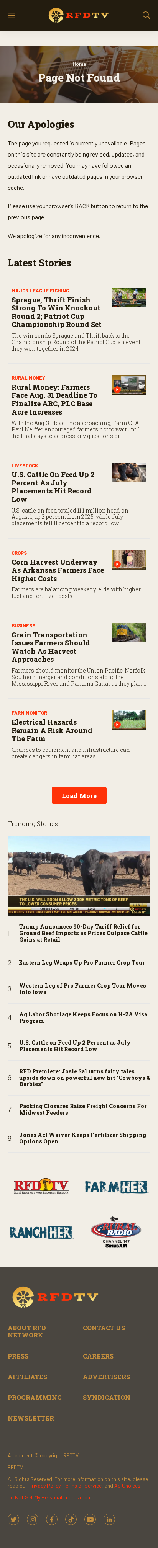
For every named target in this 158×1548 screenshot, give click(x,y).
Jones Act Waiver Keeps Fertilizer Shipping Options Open (82, 1138)
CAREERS (98, 1356)
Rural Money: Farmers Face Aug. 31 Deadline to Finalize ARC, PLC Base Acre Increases (54, 399)
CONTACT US (104, 1327)
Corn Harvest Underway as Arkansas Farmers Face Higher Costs (58, 570)
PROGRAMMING (35, 1397)
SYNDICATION (106, 1397)
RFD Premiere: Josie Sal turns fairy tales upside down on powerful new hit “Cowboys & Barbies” (84, 1078)
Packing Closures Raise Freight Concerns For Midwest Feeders (83, 1109)
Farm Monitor (29, 713)
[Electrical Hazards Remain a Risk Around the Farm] (129, 720)
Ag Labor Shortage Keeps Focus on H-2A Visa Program (83, 1017)
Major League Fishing (40, 290)
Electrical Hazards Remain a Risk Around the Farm (52, 730)
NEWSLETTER (31, 1418)
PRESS (18, 1356)
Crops (19, 553)
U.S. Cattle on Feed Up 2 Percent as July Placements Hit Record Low (53, 487)
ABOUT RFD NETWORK (27, 1331)
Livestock (25, 465)
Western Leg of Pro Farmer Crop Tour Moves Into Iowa (82, 989)
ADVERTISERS (106, 1376)
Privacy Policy (44, 1485)
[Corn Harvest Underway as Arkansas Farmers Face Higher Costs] (129, 560)
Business (23, 625)
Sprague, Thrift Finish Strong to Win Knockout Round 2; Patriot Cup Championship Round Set (57, 312)
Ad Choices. (128, 1485)
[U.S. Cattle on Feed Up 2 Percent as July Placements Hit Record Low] (129, 472)
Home (79, 64)
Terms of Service (82, 1485)
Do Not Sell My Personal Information (49, 1497)
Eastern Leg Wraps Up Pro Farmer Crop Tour (82, 963)
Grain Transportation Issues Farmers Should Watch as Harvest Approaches (51, 647)
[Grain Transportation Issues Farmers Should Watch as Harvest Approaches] (129, 632)
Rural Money (28, 378)
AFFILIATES (27, 1376)
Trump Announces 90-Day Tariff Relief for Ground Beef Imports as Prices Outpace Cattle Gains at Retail (83, 933)
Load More (79, 796)
